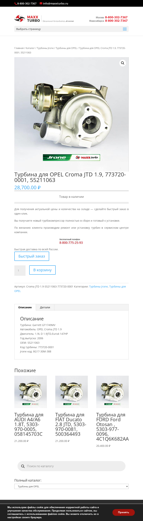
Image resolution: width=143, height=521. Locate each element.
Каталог (30, 48)
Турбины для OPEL (66, 48)
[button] (122, 63)
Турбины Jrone (45, 48)
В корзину (42, 269)
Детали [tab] (45, 307)
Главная (19, 48)
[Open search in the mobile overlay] (71, 466)
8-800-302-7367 (26, 3)
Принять (123, 512)
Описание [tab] (25, 307)
